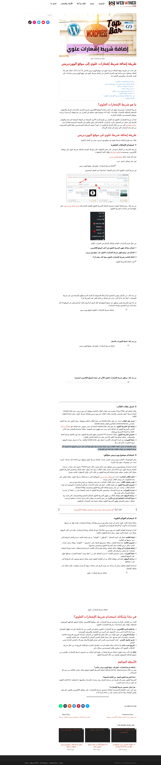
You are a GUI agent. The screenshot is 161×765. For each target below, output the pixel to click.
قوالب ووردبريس (106, 477)
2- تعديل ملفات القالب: (127, 88)
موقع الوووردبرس (116, 157)
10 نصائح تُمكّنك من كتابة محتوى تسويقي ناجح (97, 745)
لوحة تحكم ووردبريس (71, 206)
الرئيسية (61, 763)
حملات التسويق (130, 125)
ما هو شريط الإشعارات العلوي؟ (124, 81)
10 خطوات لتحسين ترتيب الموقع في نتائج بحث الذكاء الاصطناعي (124, 745)
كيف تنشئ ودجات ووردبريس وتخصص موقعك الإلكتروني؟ (94, 509)
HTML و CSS (65, 426)
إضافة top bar (115, 152)
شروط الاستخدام (44, 763)
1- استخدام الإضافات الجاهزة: (125, 86)
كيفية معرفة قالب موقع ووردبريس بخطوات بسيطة (71, 745)
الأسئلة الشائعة (129, 98)
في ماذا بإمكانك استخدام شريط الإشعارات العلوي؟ (118, 96)
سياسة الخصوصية (53, 763)
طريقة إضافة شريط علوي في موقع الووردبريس (119, 84)
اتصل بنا (26, 763)
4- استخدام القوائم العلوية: (126, 93)
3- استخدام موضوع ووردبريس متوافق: (123, 91)
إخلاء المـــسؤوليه (34, 763)
